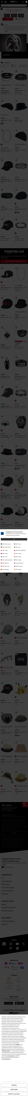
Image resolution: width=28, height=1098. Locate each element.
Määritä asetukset (14, 1094)
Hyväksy (14, 1085)
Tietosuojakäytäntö (6, 1059)
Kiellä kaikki (14, 1089)
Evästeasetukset (11, 1055)
